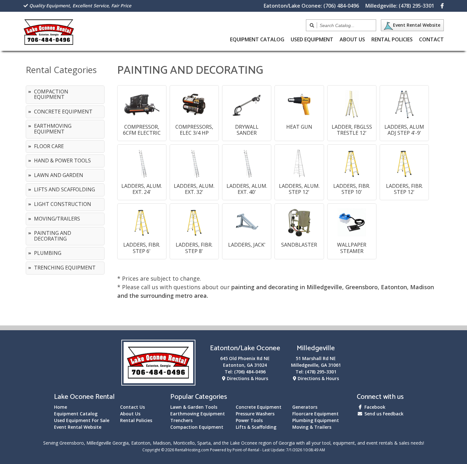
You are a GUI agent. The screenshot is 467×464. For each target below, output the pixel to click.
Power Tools (249, 420)
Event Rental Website (416, 25)
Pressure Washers (255, 414)
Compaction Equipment (196, 427)
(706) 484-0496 (311, 5)
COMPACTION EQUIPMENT (51, 94)
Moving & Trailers (311, 427)
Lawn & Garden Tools (193, 407)
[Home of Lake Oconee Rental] (158, 382)
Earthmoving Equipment (197, 414)
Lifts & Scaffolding (256, 427)
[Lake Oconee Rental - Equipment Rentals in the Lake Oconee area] (49, 42)
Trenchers (181, 420)
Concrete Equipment (258, 407)
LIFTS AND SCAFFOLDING (64, 189)
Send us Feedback (383, 414)
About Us (352, 39)
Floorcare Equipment (315, 414)
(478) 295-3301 (399, 5)
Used (312, 39)
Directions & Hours (247, 378)
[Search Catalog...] (312, 25)
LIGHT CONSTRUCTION (62, 204)
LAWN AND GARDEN (58, 175)
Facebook (374, 407)
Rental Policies (392, 39)
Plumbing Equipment (315, 420)
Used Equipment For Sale (81, 420)
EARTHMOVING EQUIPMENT (52, 128)
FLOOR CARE (49, 146)
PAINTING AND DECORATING (52, 235)
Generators (304, 407)
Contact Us (132, 407)
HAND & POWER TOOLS (62, 160)
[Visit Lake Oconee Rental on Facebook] (442, 5)
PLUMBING (47, 252)
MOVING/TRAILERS (57, 218)
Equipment (257, 39)
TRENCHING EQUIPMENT (65, 267)
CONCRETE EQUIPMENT (63, 111)
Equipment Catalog (76, 414)
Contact (431, 39)
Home (60, 407)
